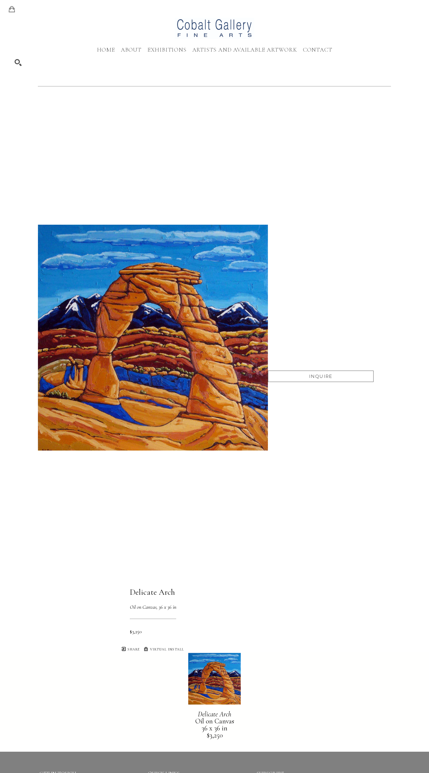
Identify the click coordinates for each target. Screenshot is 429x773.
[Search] (18, 62)
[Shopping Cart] (12, 9)
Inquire (320, 376)
